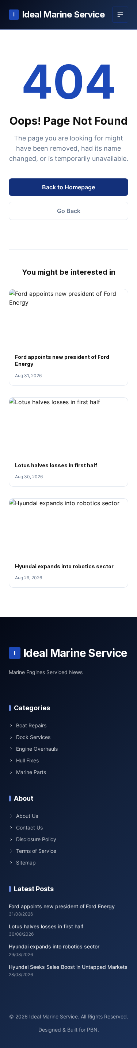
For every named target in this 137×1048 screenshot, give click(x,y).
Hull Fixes (27, 760)
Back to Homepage (68, 187)
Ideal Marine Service (58, 14)
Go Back (68, 210)
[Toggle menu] (120, 15)
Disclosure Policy (36, 839)
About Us (27, 816)
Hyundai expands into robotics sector (64, 566)
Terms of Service (36, 851)
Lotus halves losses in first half (56, 465)
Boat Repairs (31, 725)
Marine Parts (31, 772)
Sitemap (26, 862)
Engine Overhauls (37, 749)
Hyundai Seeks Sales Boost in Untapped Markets (68, 967)
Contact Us (29, 827)
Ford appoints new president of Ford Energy (62, 906)
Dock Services (33, 737)
